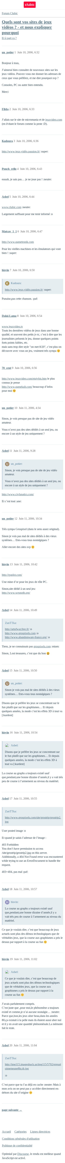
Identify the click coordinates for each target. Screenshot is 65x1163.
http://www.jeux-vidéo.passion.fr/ (21, 151)
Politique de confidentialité (17, 1145)
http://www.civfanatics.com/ (18, 494)
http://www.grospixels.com (20, 633)
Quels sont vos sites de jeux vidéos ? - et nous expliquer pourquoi (27, 27)
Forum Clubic (10, 13)
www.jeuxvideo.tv (12, 326)
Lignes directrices (40, 1131)
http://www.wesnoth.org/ (16, 592)
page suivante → (12, 1109)
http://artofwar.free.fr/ (17, 629)
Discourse (23, 1153)
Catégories (20, 1131)
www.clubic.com (11, 207)
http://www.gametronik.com (18, 241)
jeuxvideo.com (53, 119)
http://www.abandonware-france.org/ (26, 637)
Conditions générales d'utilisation (21, 1138)
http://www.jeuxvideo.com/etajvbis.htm (24, 378)
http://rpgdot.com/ (12, 574)
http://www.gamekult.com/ (17, 386)
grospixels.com (42, 646)
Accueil (6, 1131)
